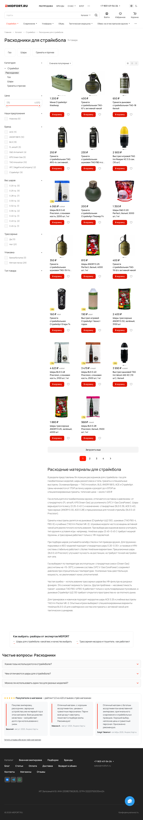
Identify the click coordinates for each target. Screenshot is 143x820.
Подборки (53, 760)
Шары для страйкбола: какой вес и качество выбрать (44, 641)
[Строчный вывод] (132, 63)
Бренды (68, 760)
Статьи (19, 765)
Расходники (12, 72)
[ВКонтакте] (7, 779)
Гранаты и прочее (16, 85)
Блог (7, 765)
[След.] (110, 458)
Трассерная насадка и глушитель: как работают (104, 641)
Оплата (33, 765)
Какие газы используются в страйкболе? (28, 664)
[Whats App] (19, 779)
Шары (10, 81)
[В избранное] (68, 114)
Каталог (8, 760)
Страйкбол (13, 68)
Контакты (9, 771)
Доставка (47, 765)
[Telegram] (13, 779)
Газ (9, 77)
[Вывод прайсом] (136, 63)
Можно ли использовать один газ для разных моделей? (36, 683)
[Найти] (96, 15)
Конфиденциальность (129, 812)
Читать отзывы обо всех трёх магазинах (22, 739)
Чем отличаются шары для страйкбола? (28, 673)
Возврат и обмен (67, 765)
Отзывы (41, 771)
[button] (7, 105)
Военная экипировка (30, 760)
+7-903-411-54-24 (109, 6)
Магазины (25, 771)
